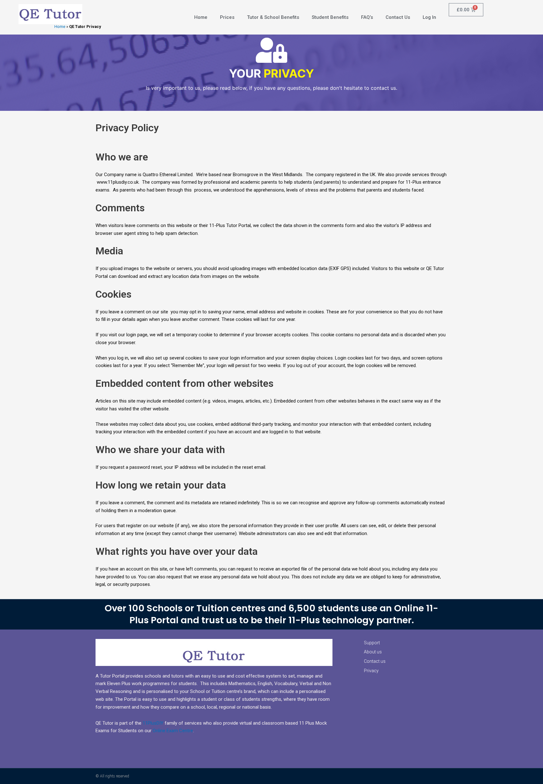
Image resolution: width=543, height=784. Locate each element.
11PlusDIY (153, 723)
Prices (227, 17)
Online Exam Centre (173, 730)
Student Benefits (330, 17)
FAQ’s (367, 17)
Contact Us (398, 17)
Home (59, 26)
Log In (429, 17)
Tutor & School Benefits (273, 17)
